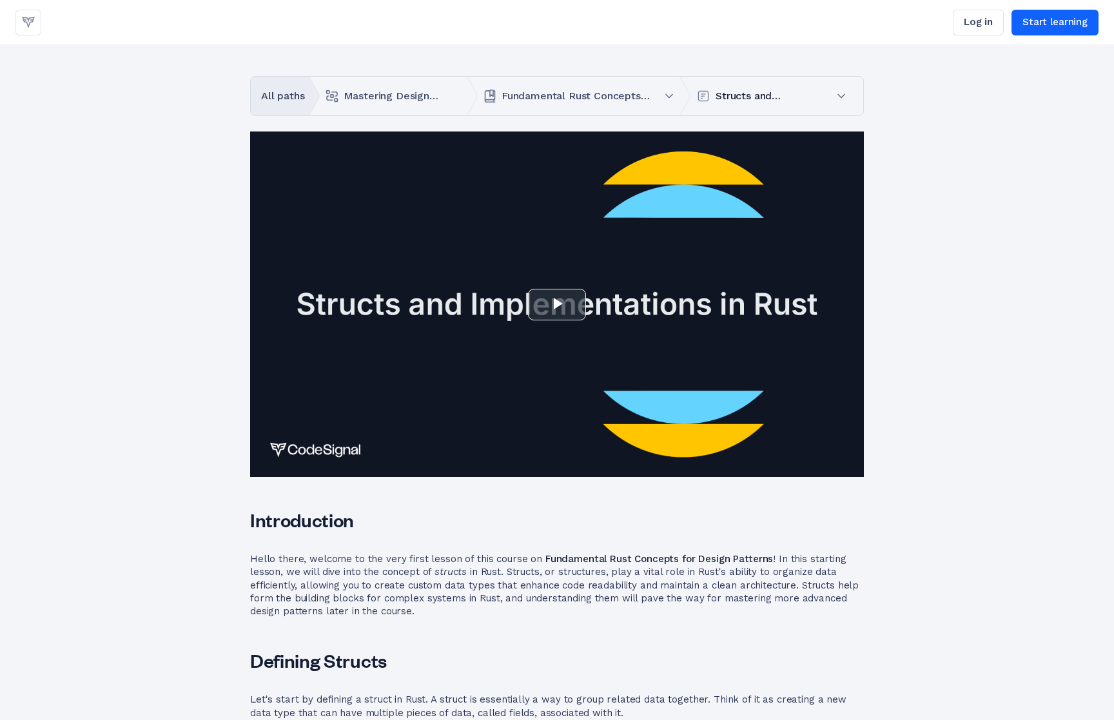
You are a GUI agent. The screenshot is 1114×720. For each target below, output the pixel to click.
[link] (28, 22)
